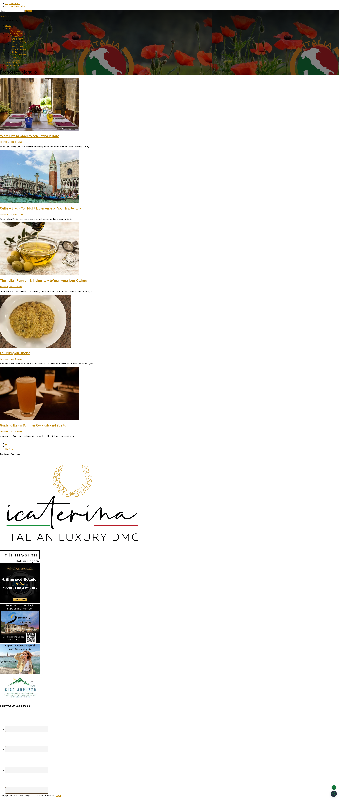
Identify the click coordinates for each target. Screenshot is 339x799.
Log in (58, 795)
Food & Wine (15, 141)
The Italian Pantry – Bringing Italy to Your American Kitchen (43, 280)
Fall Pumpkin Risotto (15, 353)
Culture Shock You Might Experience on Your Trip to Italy (40, 208)
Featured (4, 141)
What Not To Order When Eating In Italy (29, 136)
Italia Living (5, 16)
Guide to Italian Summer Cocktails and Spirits (33, 425)
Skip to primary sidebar (16, 6)
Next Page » (11, 448)
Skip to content (12, 3)
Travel (21, 214)
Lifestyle (13, 214)
